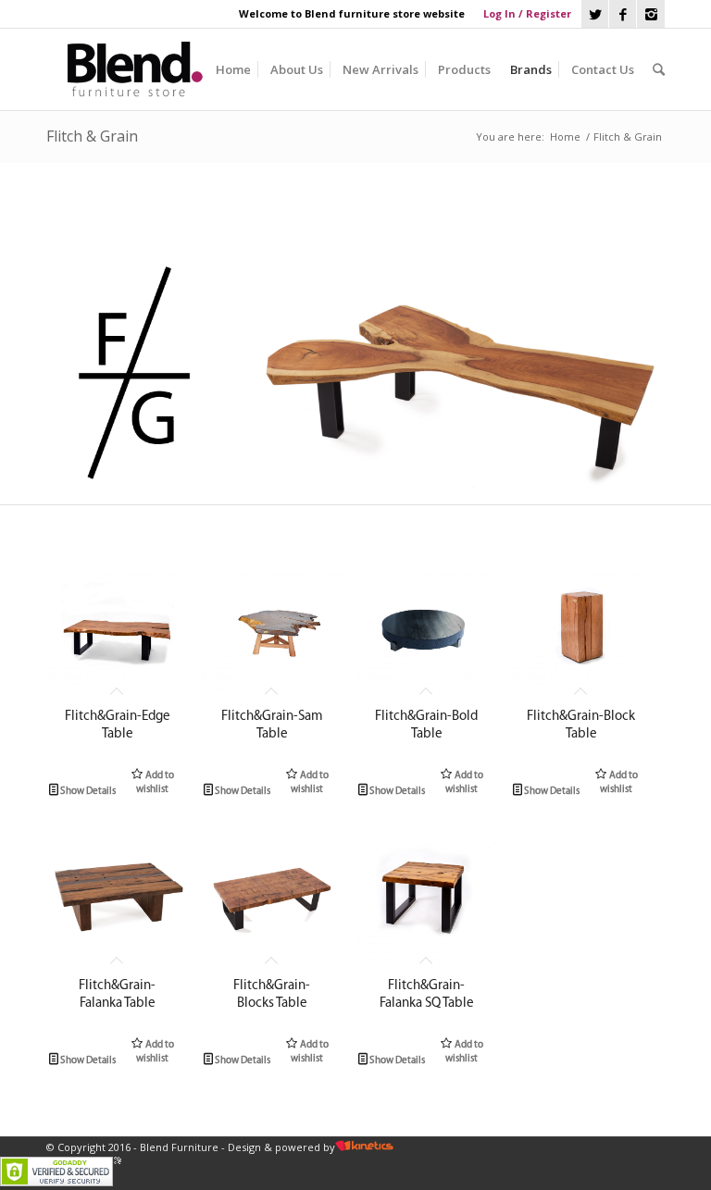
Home (565, 136)
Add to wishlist (155, 783)
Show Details (86, 792)
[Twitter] (594, 14)
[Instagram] (651, 14)
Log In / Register (527, 13)
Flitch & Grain (92, 136)
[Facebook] (622, 14)
